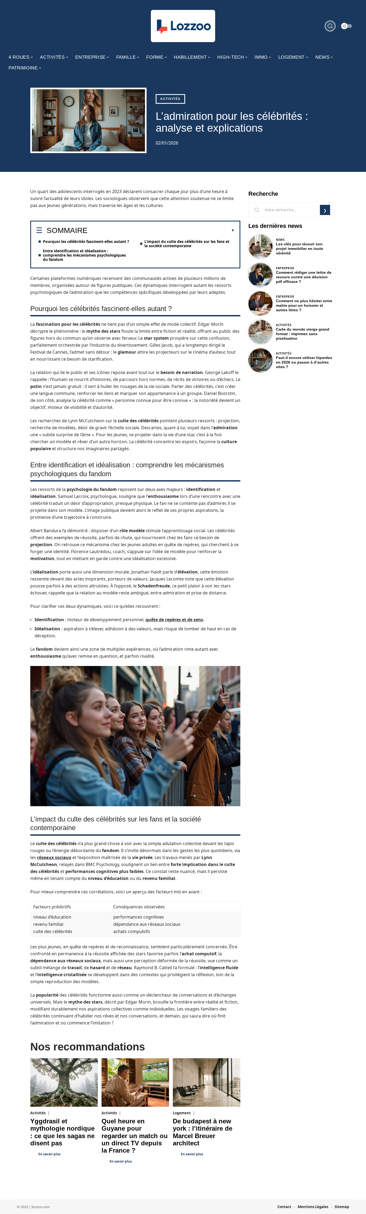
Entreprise (285, 268)
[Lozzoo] (183, 26)
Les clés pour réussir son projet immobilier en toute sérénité (299, 248)
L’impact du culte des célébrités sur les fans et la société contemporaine (186, 243)
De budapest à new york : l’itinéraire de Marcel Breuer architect (202, 1132)
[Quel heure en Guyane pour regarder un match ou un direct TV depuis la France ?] (135, 1082)
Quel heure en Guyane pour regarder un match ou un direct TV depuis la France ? (135, 1135)
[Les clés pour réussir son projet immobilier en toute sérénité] (260, 247)
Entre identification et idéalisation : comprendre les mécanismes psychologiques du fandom (84, 255)
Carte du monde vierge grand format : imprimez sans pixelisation (302, 333)
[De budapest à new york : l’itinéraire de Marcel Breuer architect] (206, 1082)
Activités (170, 99)
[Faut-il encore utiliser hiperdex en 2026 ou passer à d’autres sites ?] (260, 360)
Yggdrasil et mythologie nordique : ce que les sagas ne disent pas (62, 1132)
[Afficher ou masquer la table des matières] (161, 230)
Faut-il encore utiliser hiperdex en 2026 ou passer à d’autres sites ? (304, 362)
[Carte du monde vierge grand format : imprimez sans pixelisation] (260, 332)
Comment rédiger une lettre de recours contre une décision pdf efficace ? (303, 277)
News (280, 240)
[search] (330, 26)
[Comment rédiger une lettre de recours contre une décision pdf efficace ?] (260, 275)
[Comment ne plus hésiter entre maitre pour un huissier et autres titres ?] (260, 303)
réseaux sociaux (54, 857)
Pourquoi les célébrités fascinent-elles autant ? (86, 241)
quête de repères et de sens (174, 620)
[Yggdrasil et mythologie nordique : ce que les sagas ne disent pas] (64, 1082)
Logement (182, 1113)
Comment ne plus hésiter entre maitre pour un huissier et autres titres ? (304, 305)
